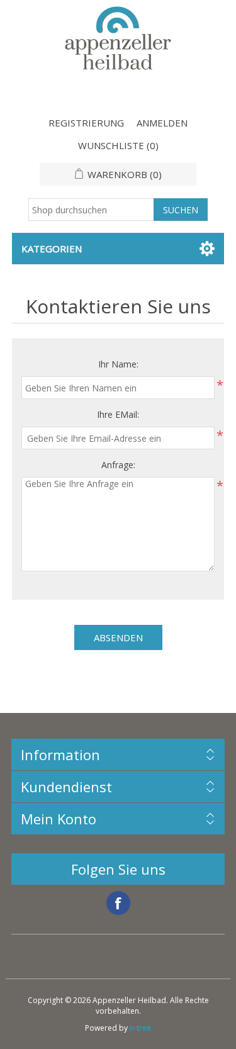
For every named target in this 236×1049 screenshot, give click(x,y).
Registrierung (86, 122)
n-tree (140, 1028)
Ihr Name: (118, 364)
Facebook (118, 903)
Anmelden (162, 122)
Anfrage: (118, 465)
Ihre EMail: (118, 414)
